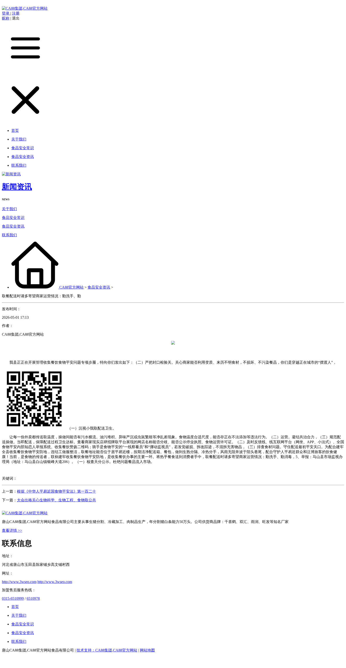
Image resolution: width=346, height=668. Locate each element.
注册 (16, 13)
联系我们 (9, 235)
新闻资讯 (17, 186)
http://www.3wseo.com (19, 582)
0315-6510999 (13, 598)
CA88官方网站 (71, 287)
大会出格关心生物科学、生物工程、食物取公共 (56, 500)
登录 (6, 13)
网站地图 (147, 650)
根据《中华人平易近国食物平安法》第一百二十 (56, 491)
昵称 (5, 18)
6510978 (33, 598)
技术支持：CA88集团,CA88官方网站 (106, 650)
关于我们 (9, 209)
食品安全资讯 (13, 226)
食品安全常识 (13, 218)
